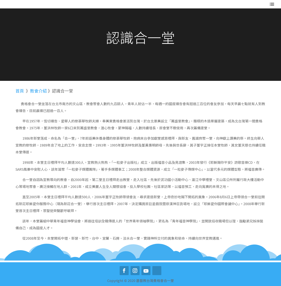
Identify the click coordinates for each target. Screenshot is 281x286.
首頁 (19, 91)
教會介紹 (39, 91)
